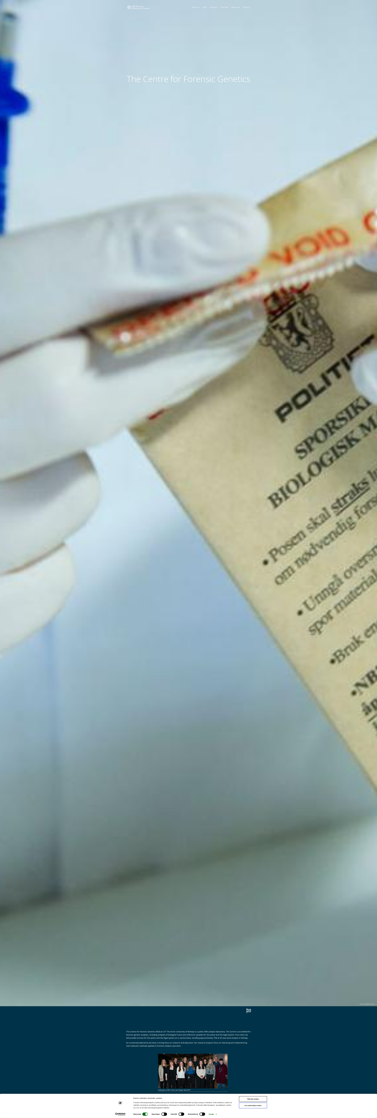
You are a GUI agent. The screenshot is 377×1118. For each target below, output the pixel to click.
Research (214, 7)
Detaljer (211, 1114)
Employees (235, 7)
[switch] (164, 1114)
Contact (246, 7)
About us (196, 7)
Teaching (224, 7)
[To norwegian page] (248, 1011)
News (205, 7)
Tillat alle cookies (253, 1099)
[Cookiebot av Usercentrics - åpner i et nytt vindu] (120, 1114)
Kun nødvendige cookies (253, 1105)
